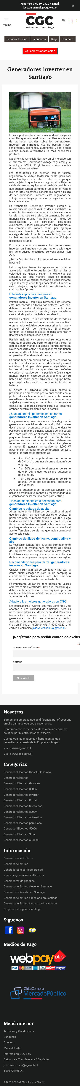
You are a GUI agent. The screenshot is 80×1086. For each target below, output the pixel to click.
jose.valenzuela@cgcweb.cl (21, 1065)
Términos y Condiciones (19, 1031)
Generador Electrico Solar (20, 834)
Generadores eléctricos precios (23, 869)
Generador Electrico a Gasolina (23, 817)
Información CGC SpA (17, 1054)
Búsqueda (10, 1037)
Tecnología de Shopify (33, 1082)
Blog (54, 39)
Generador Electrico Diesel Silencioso (27, 772)
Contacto (67, 39)
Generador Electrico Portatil (21, 800)
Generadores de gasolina (19, 881)
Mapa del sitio (12, 1048)
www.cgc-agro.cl (22, 753)
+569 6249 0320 (13, 1071)
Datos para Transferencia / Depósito (26, 1059)
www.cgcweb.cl (21, 748)
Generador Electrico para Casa (23, 823)
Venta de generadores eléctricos (24, 875)
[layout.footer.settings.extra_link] (32, 931)
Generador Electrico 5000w (20, 828)
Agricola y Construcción (40, 51)
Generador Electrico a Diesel (21, 840)
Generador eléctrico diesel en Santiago (28, 886)
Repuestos (39, 39)
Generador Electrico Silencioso (23, 806)
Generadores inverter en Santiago (24, 892)
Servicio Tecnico (17, 39)
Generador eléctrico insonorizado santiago (30, 903)
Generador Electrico (16, 777)
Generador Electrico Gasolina (22, 783)
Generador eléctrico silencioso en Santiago (30, 898)
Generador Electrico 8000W (21, 811)
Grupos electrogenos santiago (22, 909)
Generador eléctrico (16, 864)
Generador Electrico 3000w (20, 789)
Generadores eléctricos (18, 858)
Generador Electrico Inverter (21, 794)
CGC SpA (16, 1082)
